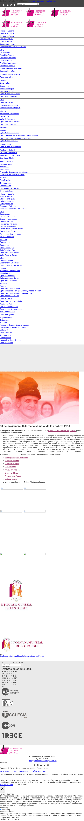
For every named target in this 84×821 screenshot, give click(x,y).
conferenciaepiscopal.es (9, 776)
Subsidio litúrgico (12, 464)
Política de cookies (39, 771)
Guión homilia (10, 467)
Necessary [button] (4, 808)
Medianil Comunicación (38, 768)
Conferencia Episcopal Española (13, 656)
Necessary (6, 810)
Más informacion (6, 785)
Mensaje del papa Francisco (16, 458)
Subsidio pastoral (12, 461)
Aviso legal (4, 771)
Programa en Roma (13, 476)
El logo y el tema (11, 473)
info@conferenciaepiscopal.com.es (42, 1)
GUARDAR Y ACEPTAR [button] (9, 819)
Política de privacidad (20, 771)
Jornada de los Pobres (35, 656)
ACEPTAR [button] (22, 785)
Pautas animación (12, 470)
